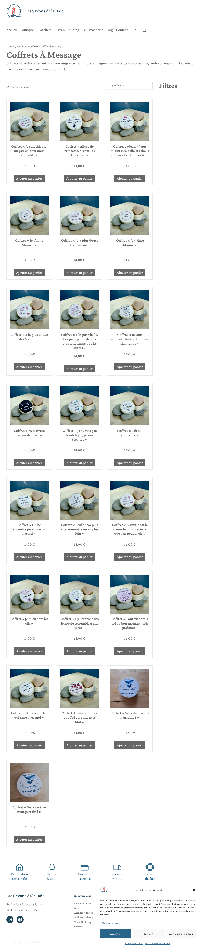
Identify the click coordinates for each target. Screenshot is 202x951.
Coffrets (33, 46)
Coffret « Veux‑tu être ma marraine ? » (129, 715)
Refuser (148, 933)
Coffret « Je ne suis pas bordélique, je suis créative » (80, 434)
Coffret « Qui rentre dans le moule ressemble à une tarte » (80, 623)
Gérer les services (110, 922)
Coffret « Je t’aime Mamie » (130, 242)
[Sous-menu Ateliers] (53, 30)
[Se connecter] (135, 30)
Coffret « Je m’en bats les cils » (29, 621)
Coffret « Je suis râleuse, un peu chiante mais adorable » (29, 150)
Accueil (10, 46)
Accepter (115, 933)
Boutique (22, 46)
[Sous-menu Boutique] (36, 30)
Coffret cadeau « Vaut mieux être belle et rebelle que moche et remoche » (130, 150)
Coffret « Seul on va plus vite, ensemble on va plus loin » (79, 529)
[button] (194, 890)
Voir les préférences (181, 933)
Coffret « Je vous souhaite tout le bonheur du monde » (130, 338)
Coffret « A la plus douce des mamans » (79, 242)
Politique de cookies (134, 943)
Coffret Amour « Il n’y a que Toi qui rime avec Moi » (80, 717)
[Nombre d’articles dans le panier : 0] (144, 30)
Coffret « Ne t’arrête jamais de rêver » (29, 432)
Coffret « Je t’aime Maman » (29, 242)
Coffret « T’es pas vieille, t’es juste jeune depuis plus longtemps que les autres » (79, 341)
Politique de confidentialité (157, 943)
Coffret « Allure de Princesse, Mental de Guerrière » (79, 150)
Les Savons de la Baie (44, 10)
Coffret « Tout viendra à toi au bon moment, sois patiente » (129, 623)
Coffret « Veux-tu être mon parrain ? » (29, 809)
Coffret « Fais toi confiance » (130, 432)
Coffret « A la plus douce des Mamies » (29, 336)
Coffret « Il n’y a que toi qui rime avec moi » (29, 715)
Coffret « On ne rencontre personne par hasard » (29, 529)
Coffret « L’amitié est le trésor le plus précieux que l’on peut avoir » (130, 529)
